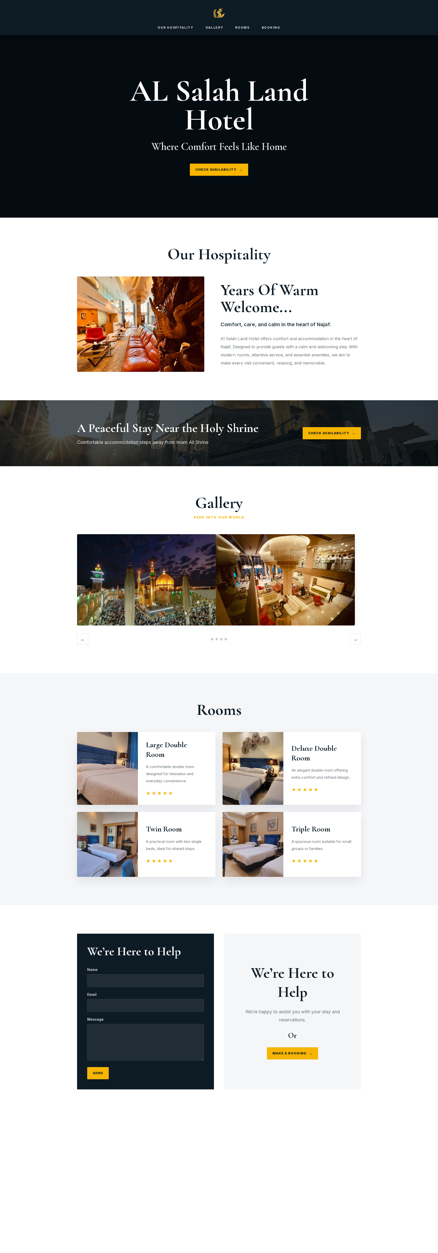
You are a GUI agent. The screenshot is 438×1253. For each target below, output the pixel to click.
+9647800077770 (225, 1200)
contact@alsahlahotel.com (224, 1208)
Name (92, 969)
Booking (271, 27)
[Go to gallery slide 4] (226, 639)
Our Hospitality (175, 27)
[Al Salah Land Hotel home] (219, 13)
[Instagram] (212, 1183)
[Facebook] (226, 1183)
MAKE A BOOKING (292, 1053)
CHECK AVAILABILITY (219, 169)
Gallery (214, 27)
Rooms (242, 27)
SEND (98, 1073)
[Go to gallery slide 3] (221, 639)
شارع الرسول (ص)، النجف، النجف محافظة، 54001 (227, 1216)
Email (92, 994)
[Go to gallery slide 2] (216, 639)
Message (95, 1019)
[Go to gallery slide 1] (212, 639)
